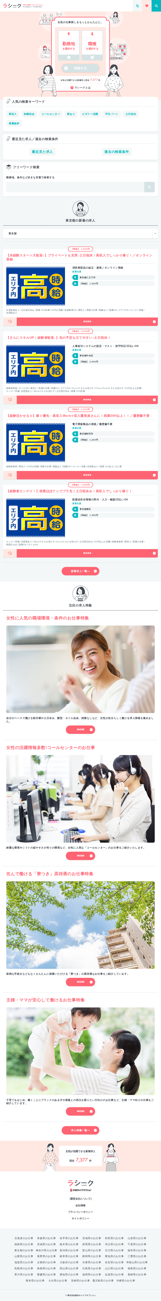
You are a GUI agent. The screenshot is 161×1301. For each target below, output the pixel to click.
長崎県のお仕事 (137, 1274)
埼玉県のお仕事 (114, 1244)
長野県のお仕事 (46, 1256)
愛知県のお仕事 (114, 1256)
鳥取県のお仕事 (23, 1268)
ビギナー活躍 (90, 114)
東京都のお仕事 (23, 1250)
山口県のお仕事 (114, 1268)
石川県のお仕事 (114, 1250)
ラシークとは (83, 87)
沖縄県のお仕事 (125, 1280)
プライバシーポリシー (80, 1212)
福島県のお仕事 (23, 1244)
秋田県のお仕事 (114, 1238)
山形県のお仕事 (137, 1238)
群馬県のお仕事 (91, 1244)
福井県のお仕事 (137, 1250)
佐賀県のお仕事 (114, 1274)
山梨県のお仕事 (23, 1256)
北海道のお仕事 (23, 1238)
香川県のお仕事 (23, 1274)
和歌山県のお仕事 (137, 1262)
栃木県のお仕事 (69, 1244)
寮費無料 (14, 123)
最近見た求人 (42, 151)
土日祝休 (131, 114)
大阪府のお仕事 (69, 1262)
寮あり (71, 114)
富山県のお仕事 (91, 1250)
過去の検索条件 (116, 151)
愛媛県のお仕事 (46, 1274)
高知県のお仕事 (69, 1274)
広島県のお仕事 (91, 1268)
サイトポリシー (80, 1218)
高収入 (13, 114)
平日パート (111, 114)
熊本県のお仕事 (35, 1280)
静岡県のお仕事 (91, 1256)
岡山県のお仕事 (69, 1268)
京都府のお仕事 (46, 1262)
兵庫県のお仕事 (91, 1262)
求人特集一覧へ (80, 1130)
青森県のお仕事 (46, 1238)
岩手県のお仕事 (69, 1238)
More (87, 321)
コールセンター (51, 114)
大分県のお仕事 (57, 1280)
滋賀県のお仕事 (23, 1262)
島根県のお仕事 (46, 1268)
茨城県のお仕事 (46, 1244)
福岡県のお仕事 (91, 1274)
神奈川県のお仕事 (46, 1250)
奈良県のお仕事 (114, 1262)
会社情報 (80, 1205)
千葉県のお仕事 (137, 1244)
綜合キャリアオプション (80, 1190)
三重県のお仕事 (137, 1256)
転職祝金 (29, 114)
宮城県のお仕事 (91, 1238)
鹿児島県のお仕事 (103, 1280)
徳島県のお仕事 (137, 1268)
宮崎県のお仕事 (80, 1280)
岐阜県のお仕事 (69, 1256)
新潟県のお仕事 (69, 1250)
